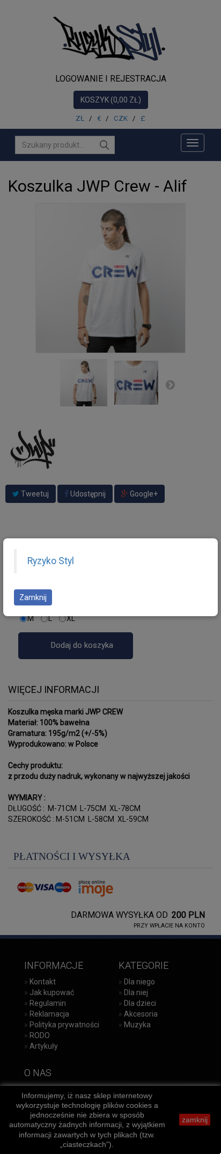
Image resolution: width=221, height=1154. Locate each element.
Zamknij (33, 597)
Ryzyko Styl (50, 561)
